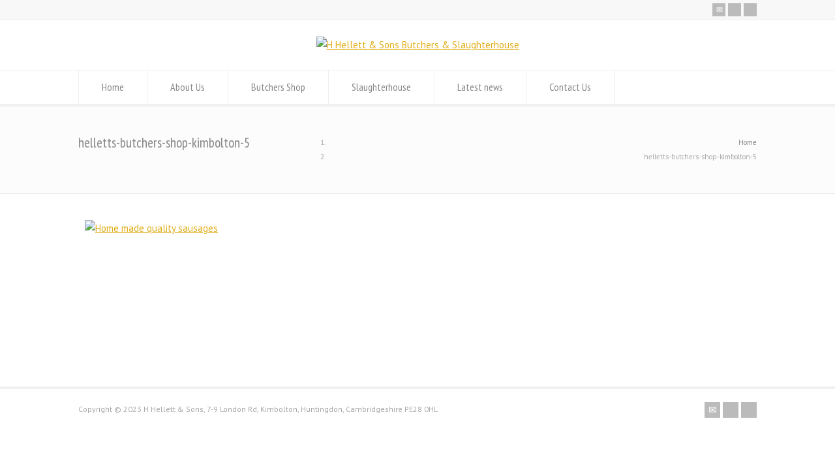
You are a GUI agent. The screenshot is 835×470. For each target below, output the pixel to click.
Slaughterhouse (381, 86)
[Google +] (750, 9)
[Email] (718, 9)
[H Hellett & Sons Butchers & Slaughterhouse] (417, 45)
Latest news (480, 86)
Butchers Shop (278, 86)
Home (113, 86)
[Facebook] (734, 9)
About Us (187, 86)
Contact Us (570, 86)
